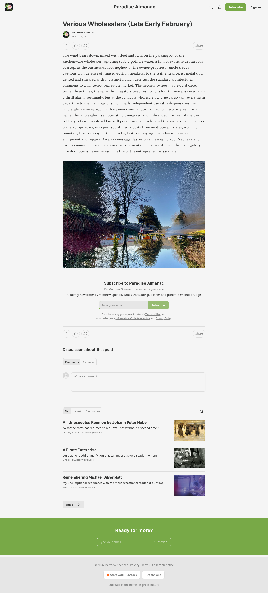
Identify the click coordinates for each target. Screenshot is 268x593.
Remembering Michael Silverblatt (92, 477)
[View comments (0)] (76, 46)
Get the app (153, 575)
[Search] (211, 7)
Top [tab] (67, 411)
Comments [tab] (72, 362)
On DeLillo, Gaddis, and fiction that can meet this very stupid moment (110, 455)
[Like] (66, 46)
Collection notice (163, 565)
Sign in (256, 7)
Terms (146, 565)
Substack (114, 585)
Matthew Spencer (83, 32)
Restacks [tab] (88, 362)
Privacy (134, 565)
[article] (134, 430)
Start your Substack (123, 575)
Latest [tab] (77, 411)
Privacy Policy (163, 318)
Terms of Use (152, 314)
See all (70, 504)
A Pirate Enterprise (80, 450)
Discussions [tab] (92, 411)
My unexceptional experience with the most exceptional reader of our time (113, 483)
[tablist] (80, 362)
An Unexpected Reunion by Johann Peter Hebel (105, 422)
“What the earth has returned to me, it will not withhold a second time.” (111, 428)
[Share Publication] (220, 7)
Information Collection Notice (133, 318)
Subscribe (235, 7)
